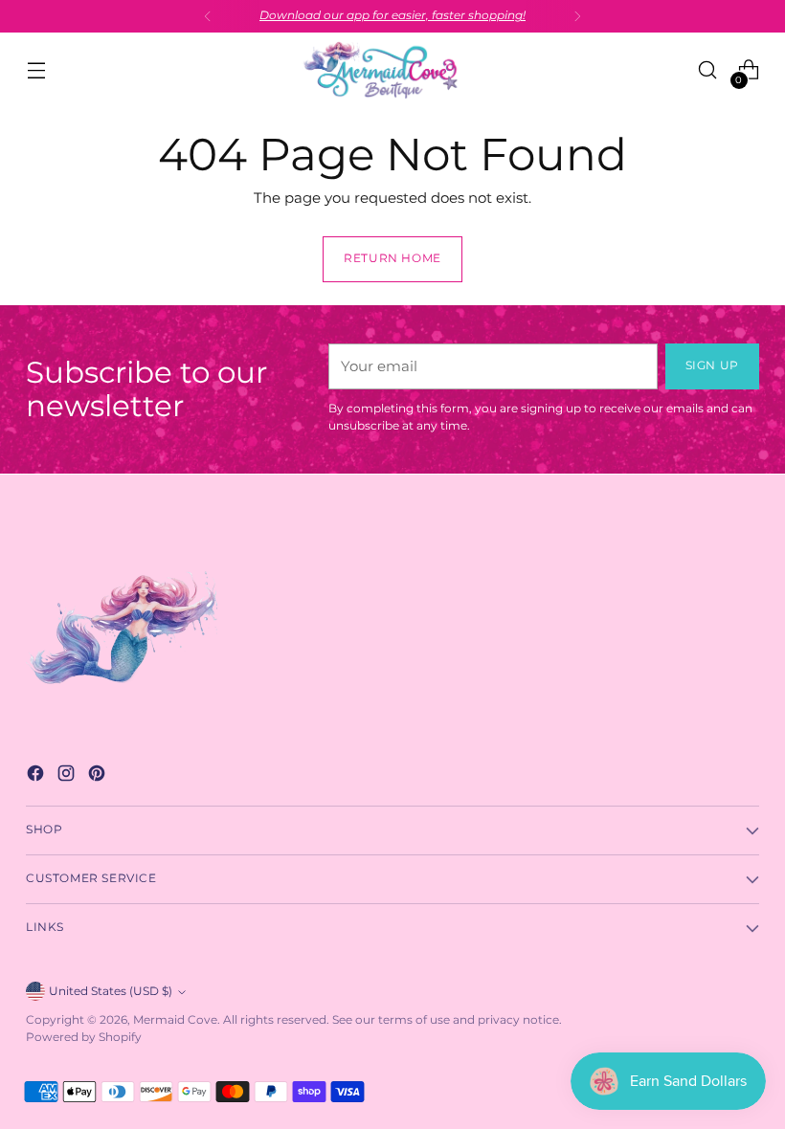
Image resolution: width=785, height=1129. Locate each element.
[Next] (577, 16)
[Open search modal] (708, 70)
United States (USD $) (110, 991)
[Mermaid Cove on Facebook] (37, 776)
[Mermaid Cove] (392, 70)
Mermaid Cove (175, 1020)
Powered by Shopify (84, 1037)
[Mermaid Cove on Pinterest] (98, 776)
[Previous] (208, 16)
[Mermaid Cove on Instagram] (67, 776)
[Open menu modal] (36, 70)
